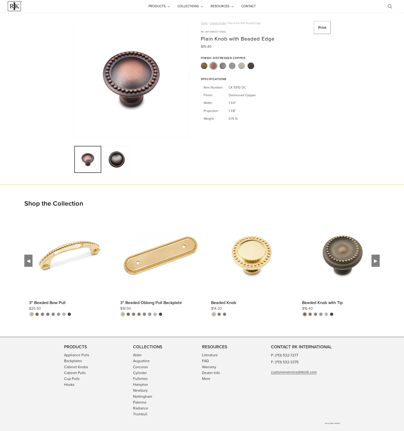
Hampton (140, 384)
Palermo (139, 402)
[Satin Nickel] (232, 66)
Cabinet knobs (218, 23)
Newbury (140, 390)
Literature (210, 354)
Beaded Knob (223, 302)
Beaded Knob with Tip (322, 302)
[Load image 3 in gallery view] (116, 159)
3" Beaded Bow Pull (47, 302)
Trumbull (140, 413)
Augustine (141, 360)
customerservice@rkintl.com (294, 372)
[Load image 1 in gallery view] (88, 159)
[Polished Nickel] (241, 66)
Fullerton (140, 378)
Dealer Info (211, 372)
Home (204, 23)
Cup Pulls (71, 378)
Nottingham (142, 396)
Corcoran (140, 366)
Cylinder (140, 372)
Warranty (209, 366)
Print (322, 27)
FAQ (205, 360)
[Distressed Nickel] (223, 66)
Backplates (73, 360)
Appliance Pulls (76, 354)
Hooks (69, 384)
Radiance (140, 408)
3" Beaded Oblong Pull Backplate (151, 302)
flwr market (335, 423)
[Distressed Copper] (213, 66)
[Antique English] (204, 66)
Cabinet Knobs (76, 366)
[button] (159, 6)
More (206, 378)
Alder (137, 354)
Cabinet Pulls (75, 372)
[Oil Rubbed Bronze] (251, 66)
